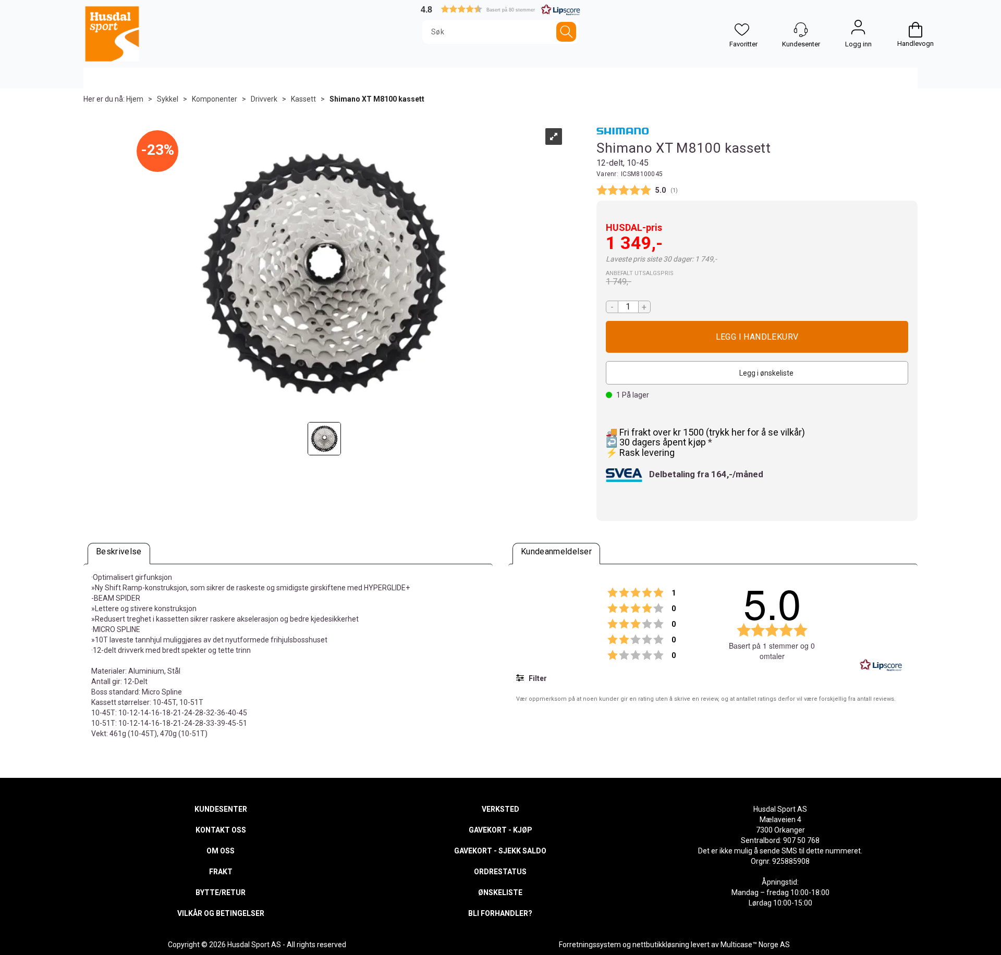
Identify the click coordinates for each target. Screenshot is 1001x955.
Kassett (303, 99)
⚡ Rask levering (640, 452)
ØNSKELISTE (500, 892)
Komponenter (214, 99)
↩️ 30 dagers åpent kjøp (657, 442)
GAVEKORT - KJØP (500, 830)
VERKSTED (500, 809)
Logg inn (858, 30)
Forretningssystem (590, 944)
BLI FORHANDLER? (500, 913)
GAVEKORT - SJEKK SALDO (500, 851)
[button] (500, 9)
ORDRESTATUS (500, 871)
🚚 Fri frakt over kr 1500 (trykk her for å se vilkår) (705, 432)
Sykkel (167, 99)
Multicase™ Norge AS (755, 944)
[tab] (119, 553)
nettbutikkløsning (660, 944)
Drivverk (264, 99)
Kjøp (757, 337)
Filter (537, 678)
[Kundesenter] (801, 30)
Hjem (134, 99)
